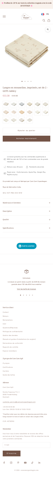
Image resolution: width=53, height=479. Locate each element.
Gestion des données (10, 335)
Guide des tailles (9, 375)
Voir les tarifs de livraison (26, 289)
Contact (6, 312)
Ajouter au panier (26, 130)
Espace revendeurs (10, 351)
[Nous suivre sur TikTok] (32, 462)
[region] (26, 280)
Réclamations (8, 320)
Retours (5, 316)
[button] (6, 144)
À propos (6, 363)
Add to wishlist (28, 246)
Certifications (8, 367)
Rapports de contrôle (10, 347)
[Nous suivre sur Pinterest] (18, 462)
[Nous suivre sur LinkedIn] (39, 462)
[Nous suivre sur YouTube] (25, 462)
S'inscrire (12, 453)
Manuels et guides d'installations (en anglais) (19, 339)
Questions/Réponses (10, 328)
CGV (4, 324)
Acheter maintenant (26, 138)
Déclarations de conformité (13, 343)
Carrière (6, 371)
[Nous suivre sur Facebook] (4, 462)
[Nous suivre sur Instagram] (11, 462)
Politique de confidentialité (12, 331)
